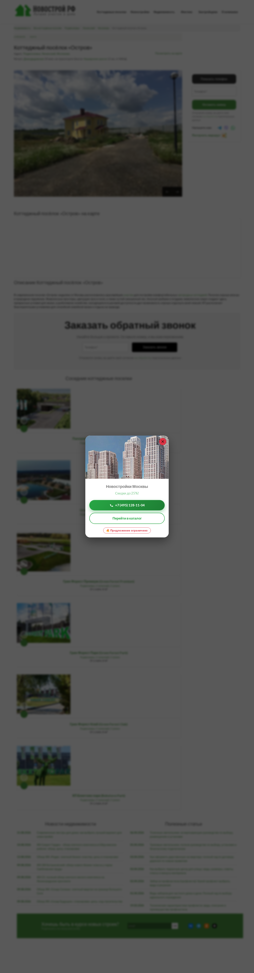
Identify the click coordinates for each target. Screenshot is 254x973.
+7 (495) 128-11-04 (130, 505)
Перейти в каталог (127, 518)
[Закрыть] (162, 441)
